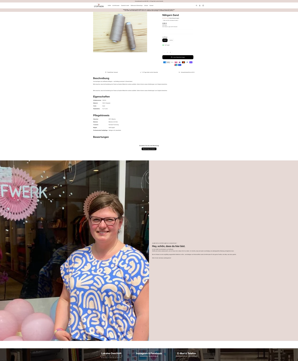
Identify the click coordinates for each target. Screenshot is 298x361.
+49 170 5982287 (192, 356)
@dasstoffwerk (144, 356)
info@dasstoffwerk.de (181, 356)
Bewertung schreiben (149, 149)
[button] (165, 18)
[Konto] (199, 5)
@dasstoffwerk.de (153, 356)
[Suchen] (196, 5)
